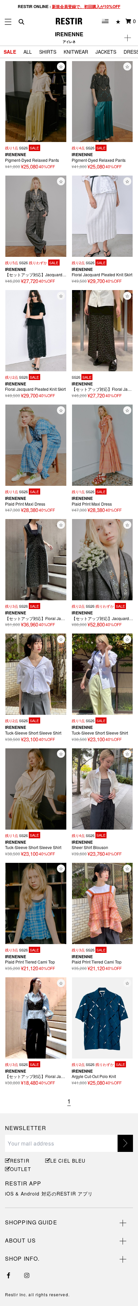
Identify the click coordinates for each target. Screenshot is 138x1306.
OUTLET (20, 1169)
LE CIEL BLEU (67, 1160)
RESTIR (19, 1160)
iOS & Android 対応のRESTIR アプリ (49, 1193)
